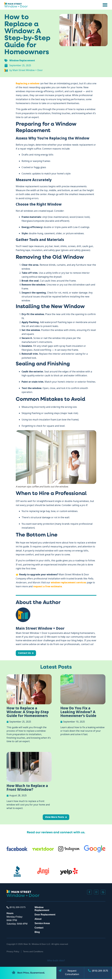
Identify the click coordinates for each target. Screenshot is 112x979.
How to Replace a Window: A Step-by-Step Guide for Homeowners (28, 712)
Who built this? (56, 960)
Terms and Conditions (33, 951)
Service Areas (42, 923)
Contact (39, 927)
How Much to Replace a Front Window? (27, 787)
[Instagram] (96, 892)
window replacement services (68, 582)
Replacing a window (27, 83)
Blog (37, 932)
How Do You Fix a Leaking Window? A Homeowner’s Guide (78, 712)
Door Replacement (45, 914)
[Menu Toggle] (105, 5)
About (38, 919)
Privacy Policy (13, 951)
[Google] (103, 892)
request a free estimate (47, 586)
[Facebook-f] (89, 892)
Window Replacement (22, 60)
